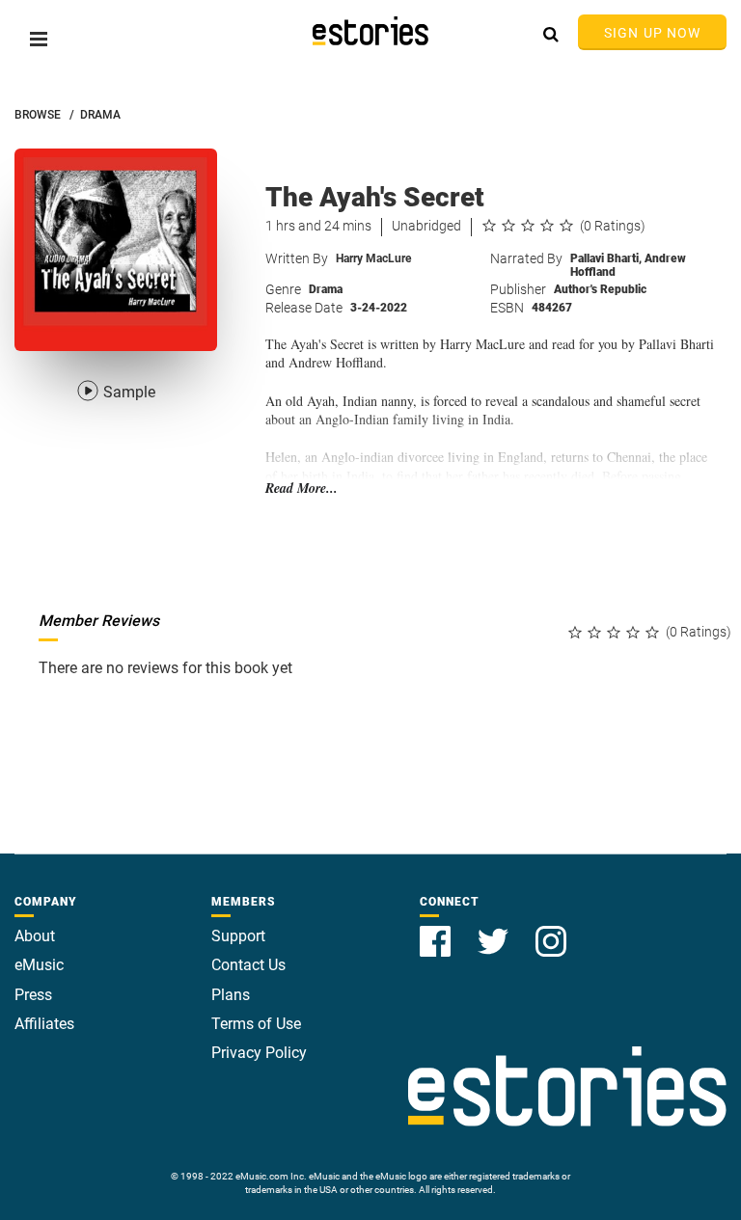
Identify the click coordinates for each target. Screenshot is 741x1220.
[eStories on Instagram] (551, 930)
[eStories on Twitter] (495, 930)
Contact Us (248, 965)
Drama (326, 289)
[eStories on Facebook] (437, 930)
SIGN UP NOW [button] (652, 33)
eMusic (39, 965)
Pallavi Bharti (606, 258)
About (34, 936)
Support (238, 936)
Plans (230, 995)
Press (33, 995)
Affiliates (44, 1024)
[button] (38, 39)
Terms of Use (256, 1024)
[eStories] (370, 30)
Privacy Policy (259, 1053)
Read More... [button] (301, 488)
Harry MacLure (373, 258)
